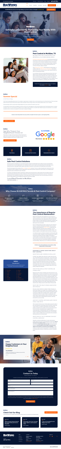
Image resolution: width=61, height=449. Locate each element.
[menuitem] (4, 447)
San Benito (8, 279)
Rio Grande (19, 277)
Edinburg (19, 270)
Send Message (30, 401)
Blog (45, 1)
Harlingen (8, 271)
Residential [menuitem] (35, 5)
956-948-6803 (54, 1)
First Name (9, 380)
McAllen (8, 274)
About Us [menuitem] (30, 5)
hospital (24, 168)
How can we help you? (11, 391)
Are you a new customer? (11, 388)
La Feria (19, 271)
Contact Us (52, 5)
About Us (30, 39)
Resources (34, 1)
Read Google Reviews (10, 140)
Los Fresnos (20, 273)
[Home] (10, 5)
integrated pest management (39, 67)
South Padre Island (21, 279)
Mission (8, 276)
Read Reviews (51, 9)
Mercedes (19, 274)
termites (45, 227)
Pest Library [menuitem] (45, 5)
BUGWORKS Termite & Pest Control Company (40, 59)
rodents (48, 227)
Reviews (48, 1)
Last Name (32, 380)
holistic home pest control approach (46, 68)
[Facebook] (49, 436)
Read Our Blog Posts (51, 412)
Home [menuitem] (27, 5)
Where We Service (40, 1)
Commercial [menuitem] (40, 5)
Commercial (20, 439)
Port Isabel (8, 277)
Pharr (18, 276)
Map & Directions (28, 441)
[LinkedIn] (54, 436)
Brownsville (8, 270)
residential (29, 168)
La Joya (8, 273)
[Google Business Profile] (52, 436)
